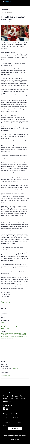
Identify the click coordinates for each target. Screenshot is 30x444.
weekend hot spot (5, 328)
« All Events (4, 9)
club (5, 326)
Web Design (17, 439)
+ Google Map (15, 368)
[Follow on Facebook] (4, 408)
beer (2, 326)
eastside (15, 326)
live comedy (20, 326)
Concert (3, 322)
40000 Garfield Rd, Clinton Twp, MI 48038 (14, 398)
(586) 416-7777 (8, 401)
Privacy (12, 439)
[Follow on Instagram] (7, 409)
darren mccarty (9, 326)
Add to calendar (8, 302)
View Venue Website (5, 375)
